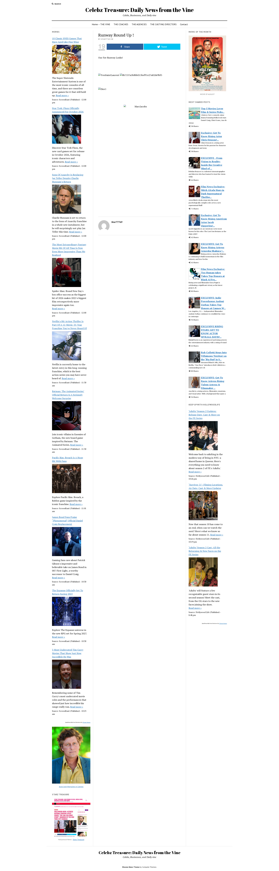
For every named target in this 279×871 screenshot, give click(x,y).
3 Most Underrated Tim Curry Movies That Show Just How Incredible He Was (67, 653)
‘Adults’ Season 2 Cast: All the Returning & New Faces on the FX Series (205, 551)
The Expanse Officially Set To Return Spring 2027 (67, 592)
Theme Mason (86, 722)
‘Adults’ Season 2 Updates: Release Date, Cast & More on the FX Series (204, 415)
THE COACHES (121, 24)
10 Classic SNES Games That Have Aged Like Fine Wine (67, 40)
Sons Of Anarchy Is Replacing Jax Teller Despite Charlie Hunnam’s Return (67, 178)
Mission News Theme (130, 867)
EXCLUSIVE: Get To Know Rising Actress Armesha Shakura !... (212, 247)
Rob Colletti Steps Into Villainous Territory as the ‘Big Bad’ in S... (214, 356)
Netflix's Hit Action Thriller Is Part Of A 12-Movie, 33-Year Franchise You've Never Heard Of (69, 325)
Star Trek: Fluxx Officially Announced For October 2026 (68, 110)
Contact (184, 24)
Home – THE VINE (101, 24)
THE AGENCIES (139, 24)
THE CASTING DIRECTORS (163, 24)
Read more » (62, 95)
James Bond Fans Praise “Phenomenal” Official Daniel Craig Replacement (67, 521)
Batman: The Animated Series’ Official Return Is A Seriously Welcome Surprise (68, 395)
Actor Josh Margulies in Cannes (71, 786)
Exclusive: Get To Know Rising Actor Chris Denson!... (211, 136)
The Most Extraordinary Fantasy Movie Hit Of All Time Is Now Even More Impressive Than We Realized (69, 250)
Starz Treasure (78, 839)
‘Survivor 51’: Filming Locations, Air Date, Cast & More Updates (206, 486)
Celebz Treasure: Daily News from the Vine (139, 10)
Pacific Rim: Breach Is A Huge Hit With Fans (67, 459)
